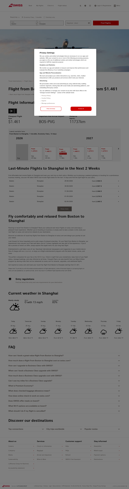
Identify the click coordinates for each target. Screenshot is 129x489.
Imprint (44, 100)
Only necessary (51, 108)
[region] (65, 82)
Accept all (81, 108)
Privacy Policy (46, 95)
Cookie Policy (46, 98)
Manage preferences (48, 103)
